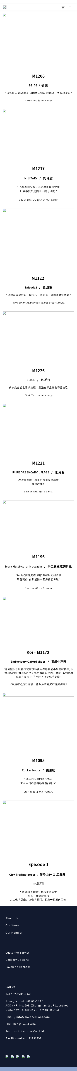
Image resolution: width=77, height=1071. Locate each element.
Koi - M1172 (38, 652)
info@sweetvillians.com (33, 1017)
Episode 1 (38, 864)
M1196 (38, 556)
